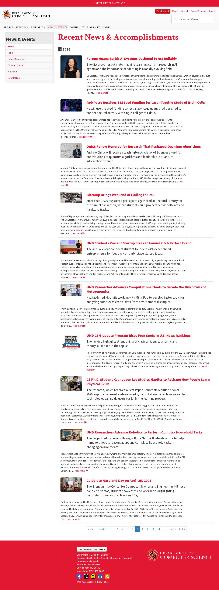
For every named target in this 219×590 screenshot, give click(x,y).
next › (172, 529)
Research (22, 27)
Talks (10, 52)
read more (100, 92)
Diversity (93, 27)
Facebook (79, 576)
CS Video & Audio (16, 65)
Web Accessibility (85, 581)
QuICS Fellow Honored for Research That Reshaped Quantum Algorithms (144, 146)
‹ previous (102, 529)
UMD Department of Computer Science (26, 14)
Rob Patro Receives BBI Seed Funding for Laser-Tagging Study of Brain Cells (146, 102)
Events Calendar (16, 59)
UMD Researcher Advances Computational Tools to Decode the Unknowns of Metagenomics (146, 289)
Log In (212, 11)
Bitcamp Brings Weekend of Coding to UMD (120, 194)
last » (182, 529)
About (175, 11)
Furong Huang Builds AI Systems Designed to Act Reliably (132, 58)
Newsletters (14, 77)
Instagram (93, 576)
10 (153, 529)
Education (38, 27)
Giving (106, 27)
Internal (184, 11)
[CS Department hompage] (179, 554)
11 (159, 529)
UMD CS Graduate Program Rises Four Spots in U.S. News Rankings (139, 335)
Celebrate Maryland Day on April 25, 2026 (119, 480)
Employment (163, 11)
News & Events (57, 27)
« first (91, 529)
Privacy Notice (102, 581)
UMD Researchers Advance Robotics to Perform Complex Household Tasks (144, 432)
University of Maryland (109, 3)
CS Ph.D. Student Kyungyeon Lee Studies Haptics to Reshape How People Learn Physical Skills (148, 381)
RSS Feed (107, 576)
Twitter (86, 576)
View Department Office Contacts (91, 549)
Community (77, 27)
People (8, 27)
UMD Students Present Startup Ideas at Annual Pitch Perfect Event (139, 243)
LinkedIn (100, 576)
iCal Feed (12, 71)
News (11, 46)
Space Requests (198, 11)
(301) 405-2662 (96, 570)
